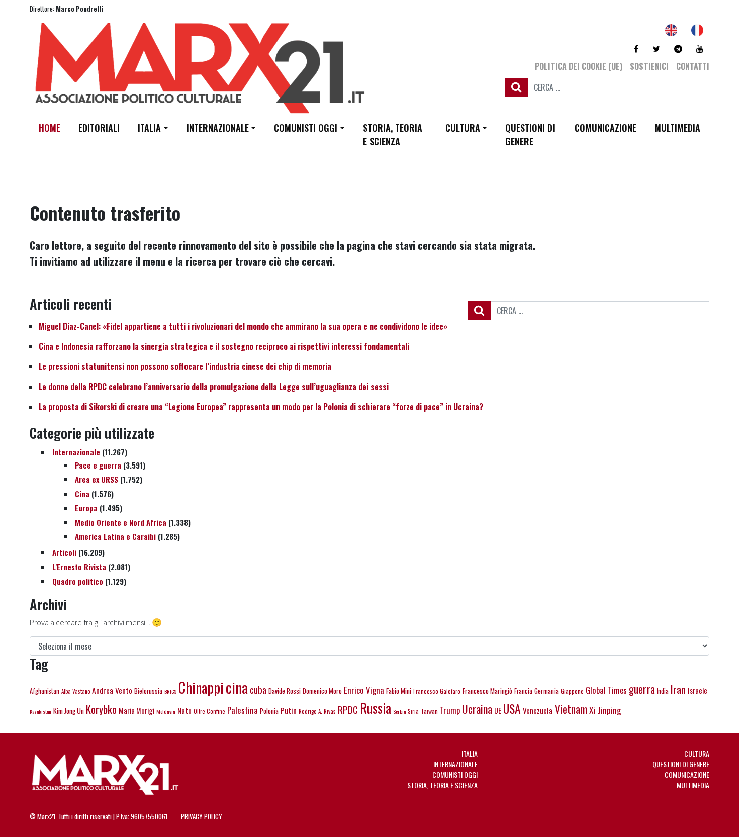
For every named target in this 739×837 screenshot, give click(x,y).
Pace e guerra (98, 465)
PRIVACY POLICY (201, 816)
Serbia (399, 711)
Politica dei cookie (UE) (578, 66)
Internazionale (218, 127)
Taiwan (429, 711)
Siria (413, 711)
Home (49, 127)
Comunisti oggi (305, 127)
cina (237, 687)
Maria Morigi (136, 710)
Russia (375, 708)
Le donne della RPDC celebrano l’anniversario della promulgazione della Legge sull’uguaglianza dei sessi (214, 387)
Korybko (101, 709)
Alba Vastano (75, 691)
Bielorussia (148, 691)
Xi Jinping (605, 709)
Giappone (572, 691)
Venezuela (537, 710)
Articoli (64, 552)
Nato (184, 710)
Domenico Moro (322, 691)
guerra (642, 689)
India (663, 691)
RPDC (348, 709)
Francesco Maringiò (487, 691)
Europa (86, 507)
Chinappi (201, 687)
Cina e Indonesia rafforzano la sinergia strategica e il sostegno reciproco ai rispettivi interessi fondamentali (224, 346)
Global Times (606, 690)
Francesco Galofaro (436, 691)
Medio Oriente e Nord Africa (120, 522)
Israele (697, 690)
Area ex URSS (96, 479)
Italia (149, 127)
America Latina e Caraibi (115, 536)
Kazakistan (40, 711)
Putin (289, 710)
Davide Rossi (284, 691)
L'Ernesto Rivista (79, 566)
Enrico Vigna (364, 690)
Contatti (692, 66)
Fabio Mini (398, 691)
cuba (258, 689)
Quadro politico (77, 581)
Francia (523, 691)
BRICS (170, 691)
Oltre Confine (209, 711)
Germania (546, 691)
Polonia (269, 711)
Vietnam (571, 709)
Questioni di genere (530, 134)
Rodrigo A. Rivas (317, 711)
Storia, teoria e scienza (392, 134)
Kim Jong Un (68, 710)
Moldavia (165, 711)
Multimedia (677, 127)
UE (497, 710)
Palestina (242, 710)
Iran (678, 689)
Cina (82, 493)
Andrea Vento (112, 690)
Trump (450, 710)
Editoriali (99, 127)
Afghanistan (44, 691)
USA (512, 708)
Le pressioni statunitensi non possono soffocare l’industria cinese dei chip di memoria (185, 366)
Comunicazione (605, 127)
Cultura (462, 127)
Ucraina (477, 709)
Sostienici (649, 66)
